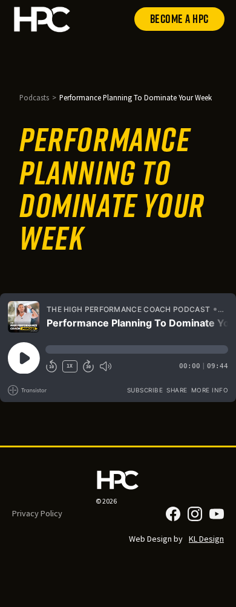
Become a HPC (179, 19)
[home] (42, 19)
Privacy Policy (37, 513)
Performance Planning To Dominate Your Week (135, 97)
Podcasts (34, 97)
